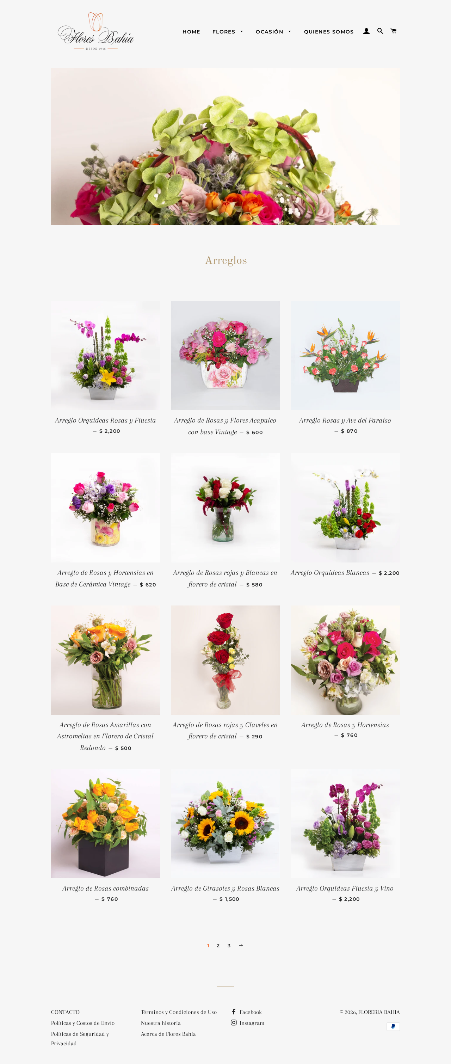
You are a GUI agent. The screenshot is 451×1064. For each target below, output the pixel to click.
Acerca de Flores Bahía (168, 1034)
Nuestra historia (161, 1023)
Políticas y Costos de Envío (83, 1023)
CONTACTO (65, 1012)
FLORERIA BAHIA (379, 1012)
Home (191, 32)
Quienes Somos (329, 32)
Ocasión (270, 32)
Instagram (251, 1023)
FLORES (224, 32)
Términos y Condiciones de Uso (179, 1012)
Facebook (250, 1012)
